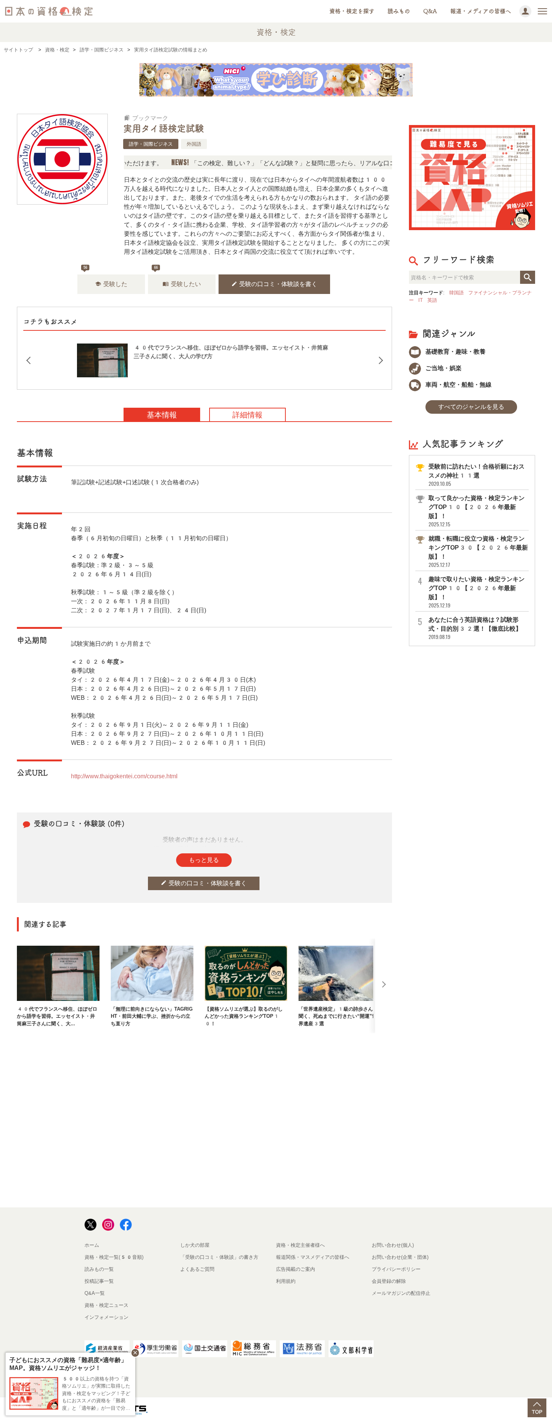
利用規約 (286, 1281)
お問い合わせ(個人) (393, 1245)
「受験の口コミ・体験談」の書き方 (219, 1257)
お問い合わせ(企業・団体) (400, 1257)
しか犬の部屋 (195, 1245)
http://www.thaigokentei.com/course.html (124, 776)
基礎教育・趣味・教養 (455, 351)
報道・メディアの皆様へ (480, 11)
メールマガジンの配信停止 (401, 1293)
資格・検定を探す (351, 11)
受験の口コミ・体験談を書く (274, 284)
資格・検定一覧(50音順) (113, 1257)
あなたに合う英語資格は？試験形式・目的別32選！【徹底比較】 (475, 628)
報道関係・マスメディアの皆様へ (312, 1257)
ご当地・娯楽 (443, 368)
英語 (432, 300)
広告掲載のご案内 (295, 1269)
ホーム (91, 1245)
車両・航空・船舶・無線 (458, 384)
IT (420, 300)
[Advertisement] (204, 1057)
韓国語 (456, 292)
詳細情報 (247, 415)
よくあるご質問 (197, 1269)
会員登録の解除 (389, 1281)
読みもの (399, 11)
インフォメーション (106, 1317)
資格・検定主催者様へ (300, 1245)
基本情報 (162, 415)
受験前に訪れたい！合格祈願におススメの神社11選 (476, 475)
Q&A (430, 11)
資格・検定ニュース (106, 1305)
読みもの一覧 (99, 1269)
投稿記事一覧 (99, 1281)
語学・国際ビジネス (151, 144)
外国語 (194, 144)
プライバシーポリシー (396, 1269)
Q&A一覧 (94, 1293)
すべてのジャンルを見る (471, 407)
